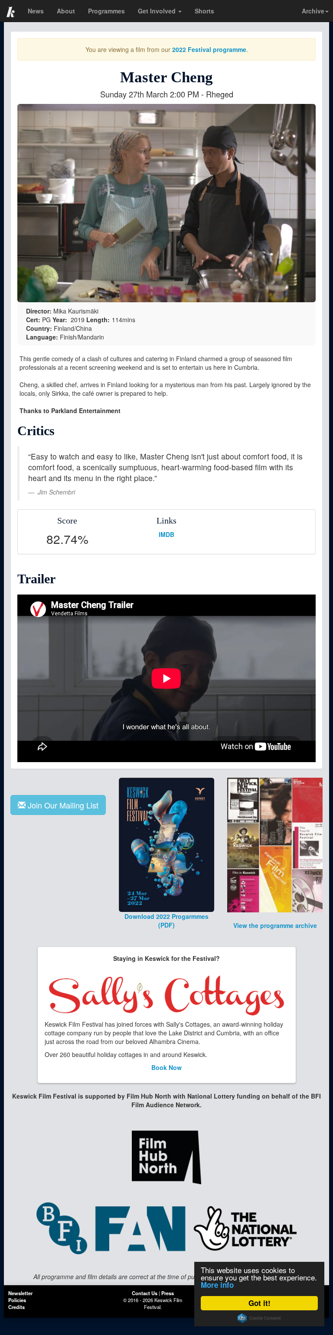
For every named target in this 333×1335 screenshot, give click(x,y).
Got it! (259, 1303)
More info (217, 1285)
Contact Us (144, 1293)
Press (167, 1293)
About (66, 10)
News (36, 10)
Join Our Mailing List (63, 805)
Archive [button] (313, 10)
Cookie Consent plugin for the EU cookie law (259, 1318)
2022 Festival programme (209, 49)
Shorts (204, 10)
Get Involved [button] (157, 10)
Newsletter (20, 1293)
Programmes (106, 10)
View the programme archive (275, 925)
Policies (17, 1299)
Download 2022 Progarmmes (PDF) (166, 920)
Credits (16, 1306)
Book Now (166, 1067)
